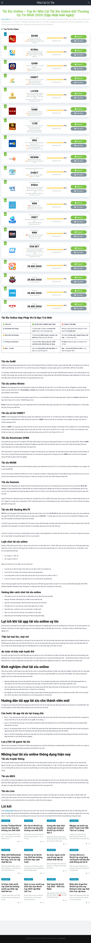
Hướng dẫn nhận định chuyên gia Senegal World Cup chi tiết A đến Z (56, 829)
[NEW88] (12, 162)
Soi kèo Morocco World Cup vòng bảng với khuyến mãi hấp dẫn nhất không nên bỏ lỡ (79, 858)
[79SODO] (12, 269)
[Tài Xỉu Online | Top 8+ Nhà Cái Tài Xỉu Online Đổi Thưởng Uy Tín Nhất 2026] (45, 2)
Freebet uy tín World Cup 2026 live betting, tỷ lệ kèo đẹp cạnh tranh (33, 858)
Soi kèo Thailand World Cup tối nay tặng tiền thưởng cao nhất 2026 (11, 828)
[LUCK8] (12, 99)
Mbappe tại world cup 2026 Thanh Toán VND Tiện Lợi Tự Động (79, 828)
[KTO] (12, 309)
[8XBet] (12, 192)
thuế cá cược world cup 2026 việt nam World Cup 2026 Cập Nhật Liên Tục (34, 887)
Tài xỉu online (5, 19)
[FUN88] (12, 296)
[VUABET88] (12, 283)
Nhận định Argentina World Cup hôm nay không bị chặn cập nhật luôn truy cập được (79, 887)
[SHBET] (12, 176)
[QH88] (12, 70)
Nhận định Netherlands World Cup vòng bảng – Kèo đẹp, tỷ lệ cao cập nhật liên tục (11, 858)
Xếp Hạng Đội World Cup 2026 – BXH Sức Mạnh (56, 886)
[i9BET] (12, 223)
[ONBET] (12, 83)
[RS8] (12, 253)
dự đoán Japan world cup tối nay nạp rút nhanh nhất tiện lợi (56, 857)
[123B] (12, 130)
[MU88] (12, 42)
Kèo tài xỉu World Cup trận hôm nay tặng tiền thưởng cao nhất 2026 (33, 828)
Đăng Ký (79, 37)
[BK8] (12, 146)
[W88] (12, 208)
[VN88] (12, 114)
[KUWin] (12, 56)
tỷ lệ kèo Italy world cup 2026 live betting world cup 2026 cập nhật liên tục (10, 887)
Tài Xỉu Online (9, 811)
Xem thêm (79, 41)
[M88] (12, 237)
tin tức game (6, 820)
